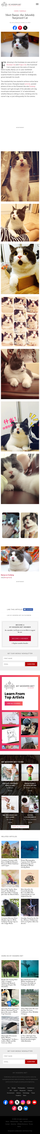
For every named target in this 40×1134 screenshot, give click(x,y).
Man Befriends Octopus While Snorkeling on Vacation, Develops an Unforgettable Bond (29, 982)
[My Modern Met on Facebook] (5, 1102)
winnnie (27, 84)
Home (16, 11)
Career (16, 1090)
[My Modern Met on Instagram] (23, 1102)
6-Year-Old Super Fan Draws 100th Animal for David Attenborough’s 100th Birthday (29, 1038)
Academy (18, 1095)
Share (29, 610)
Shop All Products (20, 826)
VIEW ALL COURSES (13, 703)
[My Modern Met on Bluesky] (25, 1108)
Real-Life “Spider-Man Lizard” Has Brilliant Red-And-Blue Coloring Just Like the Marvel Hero (10, 891)
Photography (21, 1088)
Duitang (32, 86)
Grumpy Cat (11, 65)
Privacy (31, 1124)
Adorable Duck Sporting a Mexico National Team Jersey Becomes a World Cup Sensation (10, 1011)
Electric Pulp (28, 1131)
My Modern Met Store (12, 762)
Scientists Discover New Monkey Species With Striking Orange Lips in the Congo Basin (9, 920)
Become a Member (20, 639)
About (7, 1121)
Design (14, 1088)
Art (9, 1088)
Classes (30, 1090)
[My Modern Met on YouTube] (34, 1102)
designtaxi (7, 577)
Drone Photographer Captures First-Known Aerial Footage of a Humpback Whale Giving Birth (28, 863)
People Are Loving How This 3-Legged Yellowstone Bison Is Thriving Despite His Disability (9, 983)
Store (24, 1095)
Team (21, 1121)
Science (18, 1093)
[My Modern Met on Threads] (20, 1108)
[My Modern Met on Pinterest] (11, 1102)
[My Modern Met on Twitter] (17, 1102)
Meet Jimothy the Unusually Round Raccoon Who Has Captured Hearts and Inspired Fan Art (28, 892)
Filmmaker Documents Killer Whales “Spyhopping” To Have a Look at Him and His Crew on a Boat (9, 1039)
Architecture (30, 1088)
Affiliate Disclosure (22, 1124)
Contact (7, 1124)
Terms (19, 1126)
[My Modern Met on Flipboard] (28, 1102)
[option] (10, 744)
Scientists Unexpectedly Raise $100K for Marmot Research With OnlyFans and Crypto (9, 862)
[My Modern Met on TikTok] (14, 1108)
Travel (33, 1093)
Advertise (13, 1124)
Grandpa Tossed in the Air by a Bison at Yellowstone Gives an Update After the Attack (29, 920)
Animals (23, 11)
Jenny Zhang (15, 22)
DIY (11, 1090)
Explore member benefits (20, 643)
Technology (26, 1093)
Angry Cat (22, 65)
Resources (23, 1090)
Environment (10, 1093)
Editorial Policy (14, 1121)
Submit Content (28, 1121)
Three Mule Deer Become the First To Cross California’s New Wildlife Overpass (29, 1011)
